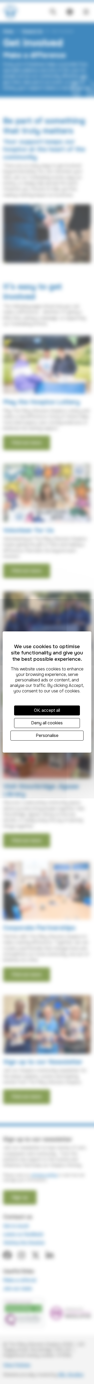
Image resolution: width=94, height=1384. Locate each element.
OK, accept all (47, 710)
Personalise (47, 735)
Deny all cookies (47, 723)
